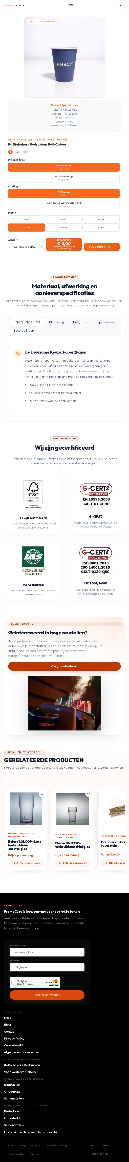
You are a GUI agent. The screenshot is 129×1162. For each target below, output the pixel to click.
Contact (9, 1031)
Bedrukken (12, 1084)
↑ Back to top (99, 1153)
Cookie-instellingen (58, 1145)
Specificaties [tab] (105, 322)
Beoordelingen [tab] (24, 330)
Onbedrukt (12, 1091)
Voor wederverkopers (20, 1072)
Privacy (35, 1145)
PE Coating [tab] (56, 322)
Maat (12, 212)
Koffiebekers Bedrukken (22, 1065)
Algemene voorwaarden (21, 1052)
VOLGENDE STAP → (102, 246)
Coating (13, 186)
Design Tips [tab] (80, 322)
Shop (7, 1017)
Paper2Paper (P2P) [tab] (27, 322)
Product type (17, 160)
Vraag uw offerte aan (64, 666)
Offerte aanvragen (47, 994)
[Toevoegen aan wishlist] (42, 794)
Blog (7, 1024)
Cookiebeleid (13, 1045)
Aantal (13, 240)
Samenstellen (14, 1098)
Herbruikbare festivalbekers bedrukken (32, 1132)
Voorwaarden (16, 1154)
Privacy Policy (14, 1038)
